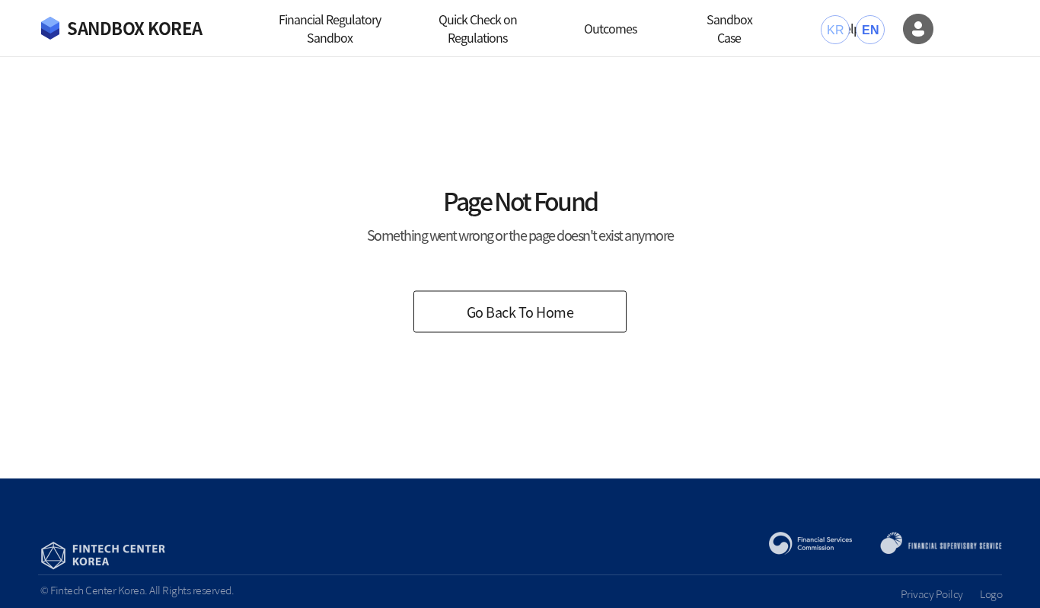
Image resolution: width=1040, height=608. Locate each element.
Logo (991, 593)
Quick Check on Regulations (478, 28)
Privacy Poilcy (932, 593)
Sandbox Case (729, 28)
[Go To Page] (918, 29)
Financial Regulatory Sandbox (330, 28)
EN (870, 30)
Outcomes (610, 28)
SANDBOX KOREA (135, 28)
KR (835, 30)
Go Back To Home (520, 312)
